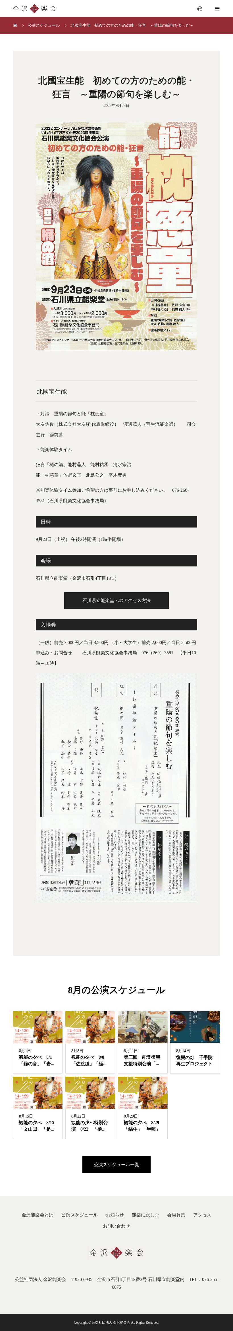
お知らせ (115, 1214)
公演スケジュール (79, 1214)
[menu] (200, 8)
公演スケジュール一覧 (116, 1164)
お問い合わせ (116, 1226)
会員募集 (176, 1214)
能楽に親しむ (145, 1214)
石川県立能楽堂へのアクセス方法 (116, 600)
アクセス (202, 1214)
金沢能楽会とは (37, 1214)
